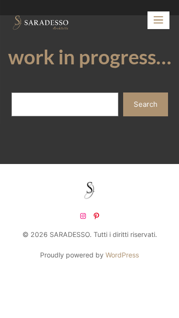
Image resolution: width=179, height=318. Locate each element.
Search (146, 104)
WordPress (122, 255)
